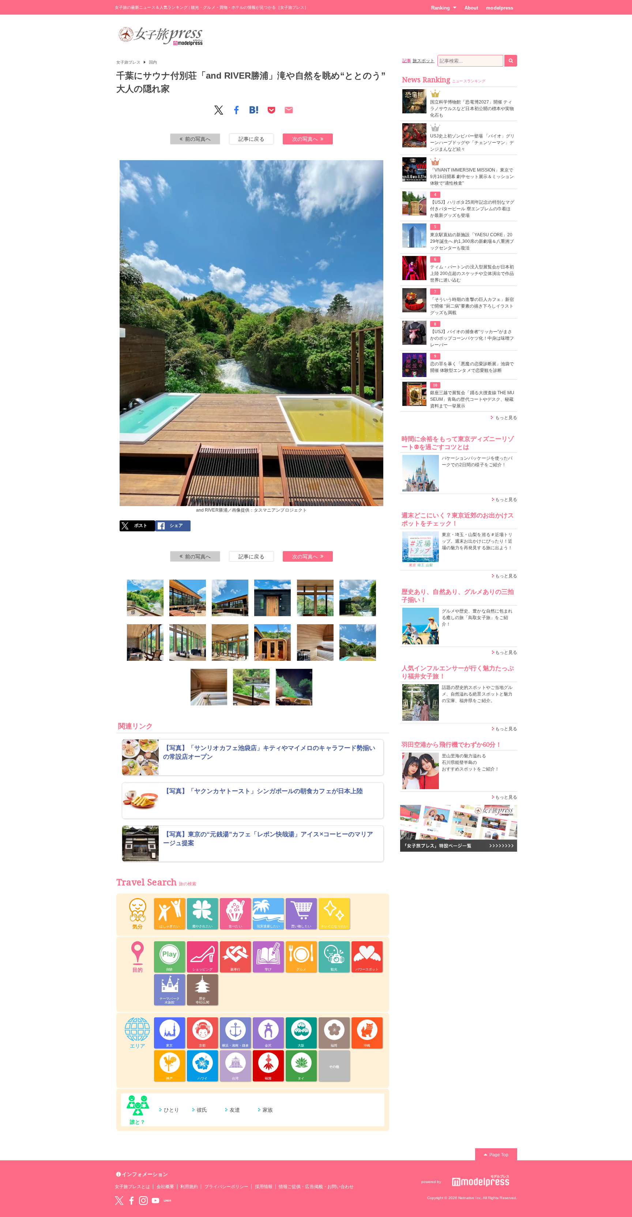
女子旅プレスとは (132, 1186)
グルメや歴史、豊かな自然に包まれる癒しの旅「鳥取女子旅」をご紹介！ (477, 617)
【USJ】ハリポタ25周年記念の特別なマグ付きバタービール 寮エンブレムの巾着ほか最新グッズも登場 (472, 209)
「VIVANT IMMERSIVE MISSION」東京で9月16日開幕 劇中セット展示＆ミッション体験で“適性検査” (472, 176)
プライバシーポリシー (226, 1186)
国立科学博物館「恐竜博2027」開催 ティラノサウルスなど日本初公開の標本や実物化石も (472, 108)
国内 (153, 62)
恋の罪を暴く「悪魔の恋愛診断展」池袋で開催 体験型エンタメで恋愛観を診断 (472, 367)
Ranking (440, 8)
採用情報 (263, 1186)
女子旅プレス (128, 62)
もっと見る (506, 417)
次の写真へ (305, 139)
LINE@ (167, 1200)
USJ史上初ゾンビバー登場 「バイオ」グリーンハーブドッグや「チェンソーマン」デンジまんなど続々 (472, 142)
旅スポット (423, 60)
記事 (406, 60)
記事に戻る (251, 139)
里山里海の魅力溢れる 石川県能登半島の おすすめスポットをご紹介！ (470, 762)
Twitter (119, 1200)
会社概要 (165, 1186)
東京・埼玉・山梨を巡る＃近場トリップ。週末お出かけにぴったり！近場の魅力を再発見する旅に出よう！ (477, 541)
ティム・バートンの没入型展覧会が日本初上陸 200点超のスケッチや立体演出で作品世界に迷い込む (472, 273)
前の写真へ (198, 139)
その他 (334, 1067)
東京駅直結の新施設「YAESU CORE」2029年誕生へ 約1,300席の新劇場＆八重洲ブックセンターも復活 (472, 241)
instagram (143, 1200)
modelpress (499, 8)
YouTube (155, 1200)
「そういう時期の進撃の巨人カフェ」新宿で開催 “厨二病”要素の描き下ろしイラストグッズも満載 (472, 306)
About (471, 8)
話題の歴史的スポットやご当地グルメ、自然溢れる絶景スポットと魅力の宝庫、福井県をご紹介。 (477, 694)
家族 (268, 1110)
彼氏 (202, 1110)
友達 (235, 1110)
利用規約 (189, 1186)
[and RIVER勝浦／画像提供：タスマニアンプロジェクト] (145, 598)
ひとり (171, 1110)
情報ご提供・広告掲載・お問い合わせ (316, 1186)
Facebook (131, 1200)
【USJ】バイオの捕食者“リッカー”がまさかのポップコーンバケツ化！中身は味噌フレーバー (472, 338)
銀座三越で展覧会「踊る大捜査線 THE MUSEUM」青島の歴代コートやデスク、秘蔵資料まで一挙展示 (472, 399)
